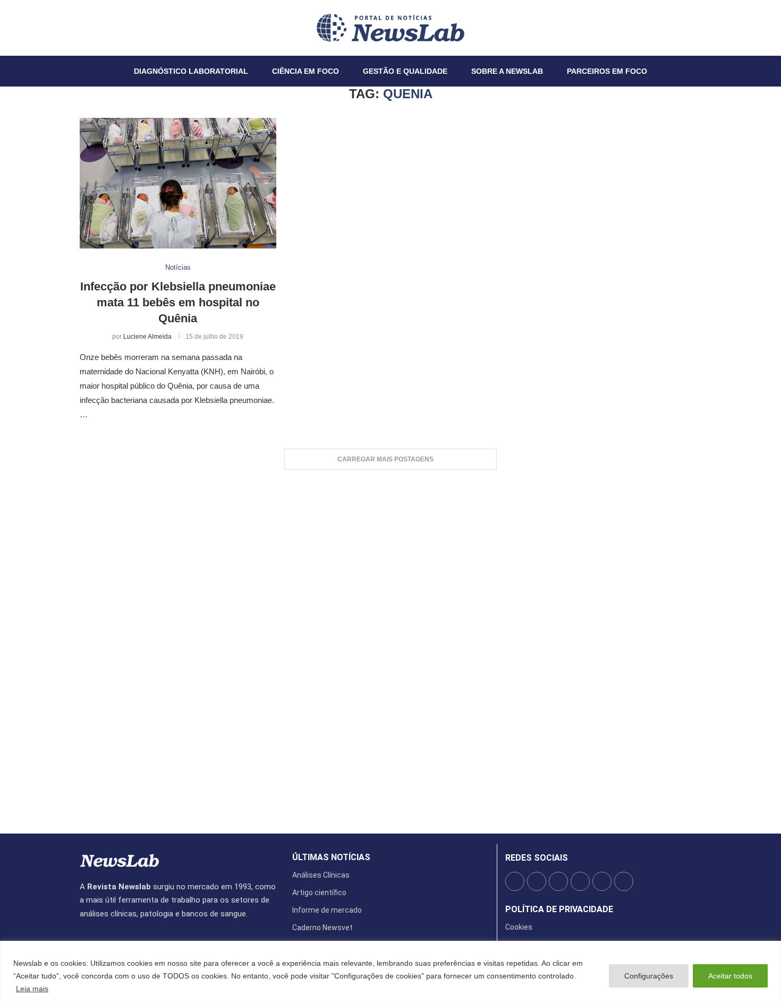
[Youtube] (105, 27)
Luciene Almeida (147, 336)
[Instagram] (93, 27)
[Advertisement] (390, 646)
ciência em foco (305, 71)
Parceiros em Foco (607, 71)
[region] (390, 972)
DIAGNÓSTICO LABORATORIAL (191, 71)
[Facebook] (80, 27)
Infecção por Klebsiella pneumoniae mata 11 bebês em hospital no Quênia (178, 302)
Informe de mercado (327, 910)
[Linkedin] (99, 27)
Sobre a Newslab (507, 71)
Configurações (648, 976)
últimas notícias (331, 857)
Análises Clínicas (321, 875)
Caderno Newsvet (322, 927)
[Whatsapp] (112, 27)
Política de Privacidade (559, 909)
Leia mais (32, 988)
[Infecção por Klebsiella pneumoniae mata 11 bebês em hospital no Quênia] (178, 183)
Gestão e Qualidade (405, 71)
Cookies (518, 927)
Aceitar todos (730, 976)
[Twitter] (86, 27)
